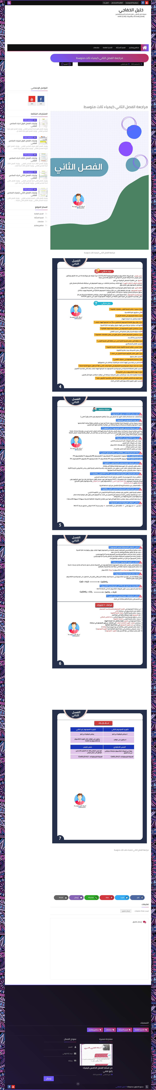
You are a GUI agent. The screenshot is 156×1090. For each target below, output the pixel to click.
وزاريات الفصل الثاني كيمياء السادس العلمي (22, 194)
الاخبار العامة (107, 47)
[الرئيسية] (145, 47)
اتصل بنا (106, 2)
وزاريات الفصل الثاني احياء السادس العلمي (23, 176)
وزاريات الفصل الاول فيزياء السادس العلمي (23, 142)
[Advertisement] (51, 25)
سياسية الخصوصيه (132, 2)
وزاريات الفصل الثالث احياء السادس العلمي (23, 159)
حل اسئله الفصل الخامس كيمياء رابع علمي (97, 1069)
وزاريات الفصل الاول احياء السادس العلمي (23, 125)
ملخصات (96, 47)
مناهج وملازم (134, 47)
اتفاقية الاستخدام (117, 2)
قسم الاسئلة (120, 47)
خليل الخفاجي (131, 10)
